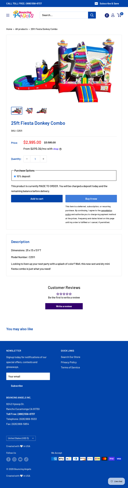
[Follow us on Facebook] (107, 15)
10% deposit (23, 176)
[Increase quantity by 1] (43, 159)
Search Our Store (70, 356)
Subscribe (17, 385)
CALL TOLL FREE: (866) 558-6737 (24, 3)
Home (9, 29)
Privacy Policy (69, 362)
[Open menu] (7, 15)
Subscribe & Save (109, 3)
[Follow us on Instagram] (14, 459)
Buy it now (91, 198)
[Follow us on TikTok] (26, 459)
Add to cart (36, 198)
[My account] (112, 15)
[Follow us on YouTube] (20, 459)
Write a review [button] (64, 306)
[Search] (92, 15)
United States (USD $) (18, 438)
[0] (119, 15)
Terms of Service (70, 367)
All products (21, 29)
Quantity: (16, 158)
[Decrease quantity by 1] (27, 159)
